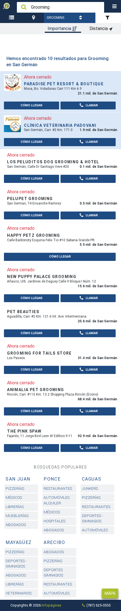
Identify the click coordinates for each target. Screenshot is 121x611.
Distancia (99, 28)
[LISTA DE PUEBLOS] (12, 18)
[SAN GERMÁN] (34, 18)
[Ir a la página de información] (12, 82)
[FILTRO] (108, 18)
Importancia (60, 28)
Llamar (91, 105)
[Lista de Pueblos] (12, 18)
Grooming (55, 18)
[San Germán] (34, 18)
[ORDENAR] (81, 18)
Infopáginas (51, 605)
